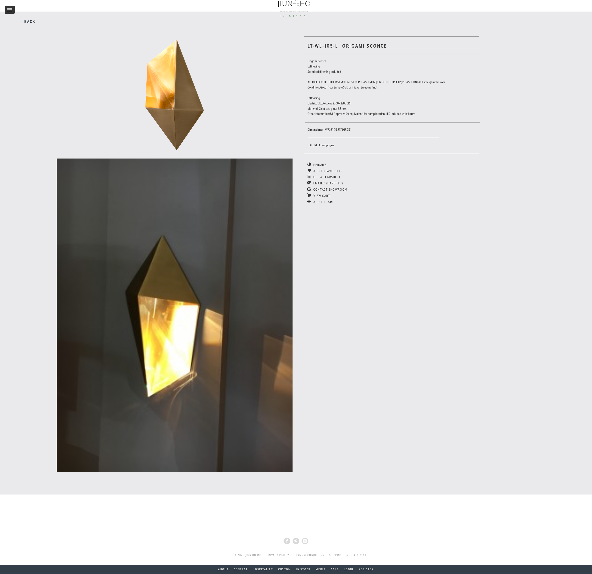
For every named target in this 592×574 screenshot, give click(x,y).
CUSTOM (284, 569)
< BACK (28, 21)
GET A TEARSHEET (327, 177)
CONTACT (241, 569)
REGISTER (366, 569)
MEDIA (321, 569)
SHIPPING (335, 555)
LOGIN (348, 569)
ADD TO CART (323, 202)
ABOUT (223, 569)
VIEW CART (321, 196)
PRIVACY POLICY (278, 555)
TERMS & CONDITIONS (309, 555)
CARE (335, 569)
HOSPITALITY (263, 569)
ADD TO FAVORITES (327, 171)
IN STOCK (303, 569)
